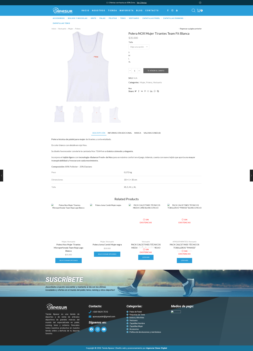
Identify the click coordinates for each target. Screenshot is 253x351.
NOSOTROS (98, 10)
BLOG (139, 10)
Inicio (54, 29)
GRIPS (93, 18)
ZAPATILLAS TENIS (61, 23)
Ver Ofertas (142, 2)
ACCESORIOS (59, 18)
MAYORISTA (127, 10)
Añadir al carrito (157, 71)
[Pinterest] (145, 91)
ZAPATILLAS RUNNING (173, 18)
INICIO (85, 10)
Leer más (145, 257)
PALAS (102, 18)
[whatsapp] (154, 91)
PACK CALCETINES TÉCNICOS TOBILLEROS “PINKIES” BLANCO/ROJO (184, 247)
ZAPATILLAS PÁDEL (151, 18)
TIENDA (112, 10)
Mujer (70, 29)
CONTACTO (152, 10)
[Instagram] (172, 10)
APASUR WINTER (180, 241)
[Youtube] (177, 10)
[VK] (141, 91)
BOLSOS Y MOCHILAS (77, 18)
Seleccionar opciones (68, 260)
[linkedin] (151, 91)
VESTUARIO (134, 18)
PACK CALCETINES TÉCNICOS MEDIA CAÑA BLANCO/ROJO (146, 246)
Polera (77, 29)
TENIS (123, 18)
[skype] (157, 91)
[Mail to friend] (148, 91)
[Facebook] (168, 10)
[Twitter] (135, 91)
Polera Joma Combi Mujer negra (107, 244)
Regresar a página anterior (191, 29)
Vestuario (62, 29)
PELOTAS (113, 18)
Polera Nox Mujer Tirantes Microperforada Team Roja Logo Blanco (68, 247)
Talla (130, 42)
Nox (130, 88)
